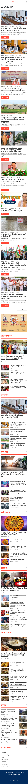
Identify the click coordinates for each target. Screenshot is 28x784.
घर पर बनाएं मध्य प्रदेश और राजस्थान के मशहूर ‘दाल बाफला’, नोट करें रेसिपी (18, 670)
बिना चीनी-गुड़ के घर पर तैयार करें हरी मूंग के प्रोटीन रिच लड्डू (18, 690)
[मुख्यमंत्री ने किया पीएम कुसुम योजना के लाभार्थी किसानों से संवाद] (14, 78)
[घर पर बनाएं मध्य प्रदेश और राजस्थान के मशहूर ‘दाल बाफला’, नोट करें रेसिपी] (5, 671)
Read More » (5, 37)
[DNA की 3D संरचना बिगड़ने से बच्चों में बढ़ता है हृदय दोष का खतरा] (5, 620)
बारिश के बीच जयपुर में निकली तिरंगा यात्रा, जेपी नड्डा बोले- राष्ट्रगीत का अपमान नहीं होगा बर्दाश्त (13, 265)
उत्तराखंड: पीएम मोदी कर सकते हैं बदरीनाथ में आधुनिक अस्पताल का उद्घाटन (18, 367)
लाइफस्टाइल (5, 759)
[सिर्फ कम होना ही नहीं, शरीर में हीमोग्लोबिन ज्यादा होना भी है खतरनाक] (5, 613)
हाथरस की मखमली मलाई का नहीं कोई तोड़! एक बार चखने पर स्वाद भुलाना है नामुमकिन (13, 655)
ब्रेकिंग (3, 757)
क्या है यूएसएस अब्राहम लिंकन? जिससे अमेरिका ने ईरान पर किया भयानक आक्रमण (18, 492)
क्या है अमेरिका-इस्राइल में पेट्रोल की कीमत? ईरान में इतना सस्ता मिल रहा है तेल (13, 474)
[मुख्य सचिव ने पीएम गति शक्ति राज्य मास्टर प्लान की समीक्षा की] (14, 17)
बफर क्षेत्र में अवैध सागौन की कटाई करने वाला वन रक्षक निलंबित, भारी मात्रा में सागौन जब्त (9, 725)
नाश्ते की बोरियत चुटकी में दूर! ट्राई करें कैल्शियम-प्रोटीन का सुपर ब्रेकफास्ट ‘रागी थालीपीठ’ (18, 698)
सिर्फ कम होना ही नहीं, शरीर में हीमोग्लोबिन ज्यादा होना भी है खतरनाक (17, 612)
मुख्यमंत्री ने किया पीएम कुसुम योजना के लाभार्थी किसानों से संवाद (13, 90)
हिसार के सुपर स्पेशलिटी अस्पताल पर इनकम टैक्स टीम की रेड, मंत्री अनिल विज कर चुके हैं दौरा (9, 718)
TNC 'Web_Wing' (6, 26)
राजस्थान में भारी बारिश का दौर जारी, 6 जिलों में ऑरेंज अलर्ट (13, 235)
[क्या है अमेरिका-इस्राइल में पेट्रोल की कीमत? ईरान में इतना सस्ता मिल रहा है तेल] (14, 463)
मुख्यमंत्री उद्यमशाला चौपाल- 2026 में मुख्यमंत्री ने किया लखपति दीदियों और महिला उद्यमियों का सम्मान (12, 358)
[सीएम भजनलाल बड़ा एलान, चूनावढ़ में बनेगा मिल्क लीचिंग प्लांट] (14, 169)
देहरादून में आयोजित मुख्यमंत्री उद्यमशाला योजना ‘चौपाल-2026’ (18, 373)
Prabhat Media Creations (21, 777)
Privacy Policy (5, 755)
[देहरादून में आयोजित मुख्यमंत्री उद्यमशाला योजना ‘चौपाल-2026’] (5, 375)
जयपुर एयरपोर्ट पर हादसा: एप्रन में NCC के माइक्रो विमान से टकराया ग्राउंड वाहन (12, 120)
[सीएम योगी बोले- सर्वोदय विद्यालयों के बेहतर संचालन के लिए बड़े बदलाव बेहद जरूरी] (5, 381)
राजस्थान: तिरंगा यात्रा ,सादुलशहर (12, 210)
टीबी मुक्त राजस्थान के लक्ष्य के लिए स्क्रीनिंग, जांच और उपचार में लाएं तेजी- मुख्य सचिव (13, 60)
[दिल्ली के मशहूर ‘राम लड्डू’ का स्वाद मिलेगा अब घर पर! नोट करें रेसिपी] (5, 678)
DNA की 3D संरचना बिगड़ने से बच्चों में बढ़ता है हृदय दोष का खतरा (18, 618)
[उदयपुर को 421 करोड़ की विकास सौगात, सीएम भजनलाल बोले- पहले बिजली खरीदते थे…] (14, 284)
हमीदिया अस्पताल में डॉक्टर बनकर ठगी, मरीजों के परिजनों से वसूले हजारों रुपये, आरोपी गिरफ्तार (9, 733)
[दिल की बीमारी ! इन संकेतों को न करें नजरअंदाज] (5, 598)
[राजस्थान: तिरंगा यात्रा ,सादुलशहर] (14, 199)
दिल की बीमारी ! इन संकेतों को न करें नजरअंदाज (18, 596)
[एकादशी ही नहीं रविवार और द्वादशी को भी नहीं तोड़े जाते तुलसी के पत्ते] (14, 523)
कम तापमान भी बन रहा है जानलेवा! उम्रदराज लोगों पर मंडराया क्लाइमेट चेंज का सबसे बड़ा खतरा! (17, 605)
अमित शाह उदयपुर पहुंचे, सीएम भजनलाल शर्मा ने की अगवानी (11, 150)
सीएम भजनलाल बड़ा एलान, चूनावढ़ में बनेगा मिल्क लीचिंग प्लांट (14, 181)
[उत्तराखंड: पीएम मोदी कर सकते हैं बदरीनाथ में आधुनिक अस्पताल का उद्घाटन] (5, 367)
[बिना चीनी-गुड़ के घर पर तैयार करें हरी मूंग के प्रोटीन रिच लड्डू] (5, 692)
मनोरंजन (4, 762)
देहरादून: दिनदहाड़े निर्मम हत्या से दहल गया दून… (9, 740)
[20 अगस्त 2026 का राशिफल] (5, 562)
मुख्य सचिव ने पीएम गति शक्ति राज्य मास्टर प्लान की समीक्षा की (13, 29)
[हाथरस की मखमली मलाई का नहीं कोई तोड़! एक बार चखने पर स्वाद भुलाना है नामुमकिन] (14, 644)
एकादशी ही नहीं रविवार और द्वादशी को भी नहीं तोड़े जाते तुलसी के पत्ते (13, 533)
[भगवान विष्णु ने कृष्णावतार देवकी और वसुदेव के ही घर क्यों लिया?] (5, 548)
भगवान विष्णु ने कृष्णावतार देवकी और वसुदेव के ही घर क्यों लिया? (18, 547)
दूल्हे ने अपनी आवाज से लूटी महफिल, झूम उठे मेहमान (17, 498)
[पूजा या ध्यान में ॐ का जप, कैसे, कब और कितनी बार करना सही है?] (5, 555)
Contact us (5, 766)
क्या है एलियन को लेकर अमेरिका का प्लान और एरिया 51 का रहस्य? (18, 504)
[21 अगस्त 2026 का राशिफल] (5, 542)
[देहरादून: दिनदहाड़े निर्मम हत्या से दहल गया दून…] (23, 742)
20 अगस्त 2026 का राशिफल (17, 560)
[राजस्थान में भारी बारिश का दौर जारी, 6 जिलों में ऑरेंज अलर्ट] (14, 223)
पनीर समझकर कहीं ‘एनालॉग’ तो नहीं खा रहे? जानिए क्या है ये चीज (18, 625)
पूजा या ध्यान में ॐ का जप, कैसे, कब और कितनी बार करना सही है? (18, 553)
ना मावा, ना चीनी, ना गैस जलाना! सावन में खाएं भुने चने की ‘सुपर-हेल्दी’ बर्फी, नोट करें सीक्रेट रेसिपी (18, 684)
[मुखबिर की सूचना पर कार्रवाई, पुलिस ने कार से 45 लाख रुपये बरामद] (23, 712)
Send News (5, 764)
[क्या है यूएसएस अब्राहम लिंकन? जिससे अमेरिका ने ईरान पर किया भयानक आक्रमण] (5, 492)
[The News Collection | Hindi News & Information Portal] (14, 2)
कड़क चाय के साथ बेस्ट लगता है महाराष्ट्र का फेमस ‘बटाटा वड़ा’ (17, 663)
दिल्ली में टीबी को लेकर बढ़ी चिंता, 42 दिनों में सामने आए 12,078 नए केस (18, 388)
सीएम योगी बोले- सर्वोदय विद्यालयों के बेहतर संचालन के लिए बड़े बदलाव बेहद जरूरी (18, 381)
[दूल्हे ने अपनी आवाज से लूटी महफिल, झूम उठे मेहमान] (5, 499)
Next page (20, 309)
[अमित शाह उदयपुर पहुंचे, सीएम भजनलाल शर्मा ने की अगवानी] (14, 138)
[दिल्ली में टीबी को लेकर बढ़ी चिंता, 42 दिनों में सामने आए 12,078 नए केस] (5, 388)
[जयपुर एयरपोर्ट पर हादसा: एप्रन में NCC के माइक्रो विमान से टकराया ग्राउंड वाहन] (14, 107)
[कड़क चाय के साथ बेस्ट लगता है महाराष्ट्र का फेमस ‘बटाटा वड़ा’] (5, 664)
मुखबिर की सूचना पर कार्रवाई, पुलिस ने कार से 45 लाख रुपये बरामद (8, 711)
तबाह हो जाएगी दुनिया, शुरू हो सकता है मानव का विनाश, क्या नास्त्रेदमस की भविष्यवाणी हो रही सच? (18, 484)
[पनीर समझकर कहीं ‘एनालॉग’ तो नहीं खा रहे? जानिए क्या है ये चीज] (5, 627)
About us (4, 752)
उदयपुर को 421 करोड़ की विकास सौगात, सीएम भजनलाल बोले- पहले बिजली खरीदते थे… (13, 297)
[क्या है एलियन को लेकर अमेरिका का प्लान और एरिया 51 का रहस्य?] (5, 506)
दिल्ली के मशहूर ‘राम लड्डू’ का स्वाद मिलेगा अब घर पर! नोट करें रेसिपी (18, 676)
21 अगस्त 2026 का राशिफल (17, 540)
